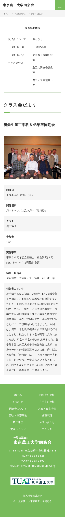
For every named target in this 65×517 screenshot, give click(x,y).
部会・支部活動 (18, 415)
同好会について (17, 39)
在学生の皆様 (47, 401)
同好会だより (19, 55)
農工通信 (18, 422)
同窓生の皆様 (47, 394)
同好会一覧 (18, 47)
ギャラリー (38, 39)
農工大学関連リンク (42, 82)
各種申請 (47, 415)
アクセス (47, 429)
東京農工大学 (32, 481)
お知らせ (18, 401)
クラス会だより (17, 62)
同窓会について (18, 408)
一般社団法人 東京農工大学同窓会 (18, 5)
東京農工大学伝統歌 (42, 57)
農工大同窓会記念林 (42, 70)
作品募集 (41, 47)
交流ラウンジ (18, 429)
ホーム (6, 14)
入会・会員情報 (47, 408)
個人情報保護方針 (32, 495)
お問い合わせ (47, 422)
